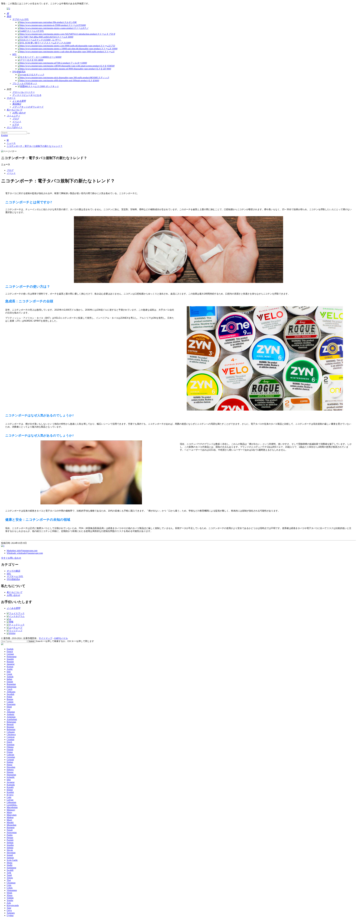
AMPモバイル (61, 638)
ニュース (11, 143)
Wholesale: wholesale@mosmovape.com (25, 553)
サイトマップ (45, 638)
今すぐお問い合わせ (11, 558)
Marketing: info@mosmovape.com (22, 550)
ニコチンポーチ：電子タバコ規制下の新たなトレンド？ (34, 146)
